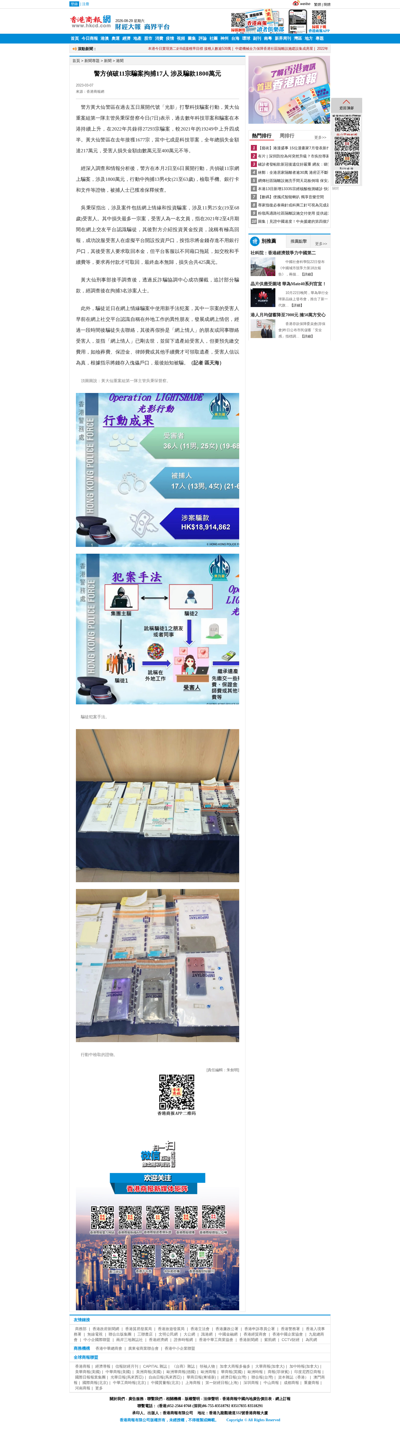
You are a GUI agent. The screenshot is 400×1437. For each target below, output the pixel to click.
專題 (320, 38)
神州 (224, 38)
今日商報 (90, 38)
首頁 (75, 38)
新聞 (108, 60)
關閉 (335, 188)
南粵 (268, 38)
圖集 (192, 38)
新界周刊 (283, 38)
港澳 (105, 38)
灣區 (298, 38)
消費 (159, 38)
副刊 (257, 38)
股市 (148, 38)
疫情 (170, 38)
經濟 (126, 38)
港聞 (120, 60)
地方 (309, 38)
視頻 (181, 38)
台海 (235, 38)
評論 (203, 38)
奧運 (116, 38)
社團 (214, 38)
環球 (246, 38)
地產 (137, 38)
